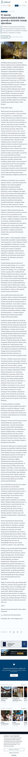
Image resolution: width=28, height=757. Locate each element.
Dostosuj (14, 755)
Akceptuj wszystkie (14, 749)
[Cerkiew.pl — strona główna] (5, 2)
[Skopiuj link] (21, 632)
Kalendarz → (24, 5)
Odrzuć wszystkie (14, 752)
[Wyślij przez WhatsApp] (13, 632)
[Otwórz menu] (26, 2)
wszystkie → (24, 684)
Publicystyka (4, 11)
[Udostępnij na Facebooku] (10, 632)
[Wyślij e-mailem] (17, 632)
